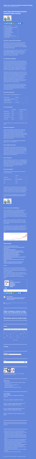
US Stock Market (6, 303)
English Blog (18, 297)
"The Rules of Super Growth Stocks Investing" (10, 374)
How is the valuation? (8, 34)
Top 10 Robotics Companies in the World (11, 253)
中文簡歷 (5, 287)
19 (7, 335)
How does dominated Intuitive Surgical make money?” (13, 250)
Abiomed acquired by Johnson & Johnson (11, 255)
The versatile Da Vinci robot (9, 32)
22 (17, 335)
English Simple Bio (22, 297)
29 (17, 337)
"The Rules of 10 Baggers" (21, 373)
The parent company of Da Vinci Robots (11, 27)
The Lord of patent (8, 33)
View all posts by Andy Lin (10, 299)
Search (5, 360)
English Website (12, 284)
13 (10, 334)
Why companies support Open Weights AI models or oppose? (15, 382)
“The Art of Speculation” (8, 386)
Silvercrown (6, 399)
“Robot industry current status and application (12, 254)
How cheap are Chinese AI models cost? (11, 384)
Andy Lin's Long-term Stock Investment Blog (18, 5)
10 (24, 332)
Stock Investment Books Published (11, 297)
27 (10, 337)
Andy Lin (5, 403)
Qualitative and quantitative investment (16, 399)
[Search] (26, 362)
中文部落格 (11, 286)
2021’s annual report (8, 30)
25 (4, 337)
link (12, 451)
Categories (5, 353)
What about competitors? (9, 31)
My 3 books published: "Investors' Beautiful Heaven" (11, 373)
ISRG (9, 303)
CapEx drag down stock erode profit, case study (12, 387)
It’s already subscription (8, 28)
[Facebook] (4, 290)
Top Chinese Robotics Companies (10, 249)
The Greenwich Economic (8, 395)
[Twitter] (5, 290)
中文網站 (5, 288)
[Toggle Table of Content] (16, 26)
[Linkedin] (6, 290)
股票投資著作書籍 (12, 285)
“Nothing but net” (7, 383)
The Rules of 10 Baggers (10, 51)
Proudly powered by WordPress (21, 456)
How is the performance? (9, 29)
